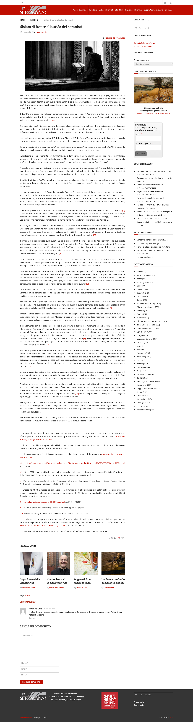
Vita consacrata (143, 409)
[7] (32, 304)
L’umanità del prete (163, 211)
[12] (77, 393)
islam (27, 595)
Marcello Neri (82, 587)
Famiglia (140, 310)
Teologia (140, 402)
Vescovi (140, 406)
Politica (140, 363)
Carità (139, 286)
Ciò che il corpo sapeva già (148, 243)
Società (140, 395)
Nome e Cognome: (144, 143)
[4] (60, 253)
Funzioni (140, 314)
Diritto (139, 300)
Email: (138, 134)
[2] (123, 210)
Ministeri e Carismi (144, 339)
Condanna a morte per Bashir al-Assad (153, 240)
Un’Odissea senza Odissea (155, 215)
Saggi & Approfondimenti (153, 10)
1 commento (41, 32)
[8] (111, 308)
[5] (99, 259)
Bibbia (139, 278)
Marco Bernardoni (56, 587)
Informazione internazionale (148, 321)
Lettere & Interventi (106, 10)
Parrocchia (141, 353)
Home (22, 20)
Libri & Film (119, 10)
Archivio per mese (141, 60)
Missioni (140, 342)
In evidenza (141, 317)
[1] (53, 120)
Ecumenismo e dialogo (146, 303)
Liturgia (140, 335)
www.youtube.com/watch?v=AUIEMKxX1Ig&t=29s (42, 525)
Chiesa (139, 289)
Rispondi (35, 618)
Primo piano (142, 367)
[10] (47, 344)
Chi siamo (168, 10)
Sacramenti (141, 385)
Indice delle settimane (143, 46)
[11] (29, 366)
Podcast (140, 360)
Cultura (140, 293)
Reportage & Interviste (133, 10)
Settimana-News (28, 587)
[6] (87, 283)
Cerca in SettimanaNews (144, 43)
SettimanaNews (26, 717)
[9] (84, 338)
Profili (139, 371)
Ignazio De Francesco (115, 37)
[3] (94, 235)
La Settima (93, 10)
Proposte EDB (143, 374)
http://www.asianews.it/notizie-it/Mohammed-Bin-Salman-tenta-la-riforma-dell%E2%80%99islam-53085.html (75, 463)
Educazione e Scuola (145, 307)
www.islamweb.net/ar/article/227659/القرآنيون (44, 502)
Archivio (140, 271)
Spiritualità (141, 399)
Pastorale (141, 356)
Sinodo (139, 392)
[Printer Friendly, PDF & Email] (117, 539)
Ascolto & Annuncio (80, 10)
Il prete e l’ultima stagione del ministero (153, 247)
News (139, 346)
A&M (171, 717)
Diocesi (140, 296)
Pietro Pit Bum (143, 171)
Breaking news (143, 282)
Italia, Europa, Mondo (146, 324)
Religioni (34, 20)
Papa (139, 349)
